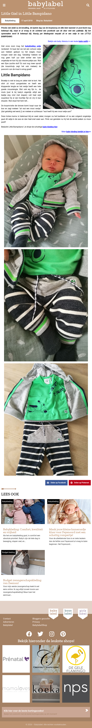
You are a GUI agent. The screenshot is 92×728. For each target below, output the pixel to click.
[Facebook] (29, 634)
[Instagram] (52, 634)
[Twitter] (40, 634)
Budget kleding (8, 552)
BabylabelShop (39, 625)
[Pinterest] (63, 634)
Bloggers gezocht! (41, 618)
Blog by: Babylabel (44, 20)
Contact (7, 618)
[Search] (88, 5)
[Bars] (4, 5)
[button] (56, 482)
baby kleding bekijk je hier (77, 131)
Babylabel (8, 625)
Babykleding (10, 20)
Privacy (36, 622)
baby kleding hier (50, 127)
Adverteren (8, 622)
